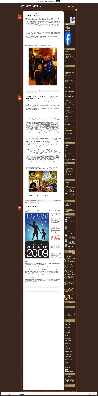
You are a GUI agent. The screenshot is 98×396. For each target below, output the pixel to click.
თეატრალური (72, 266)
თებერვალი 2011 (68, 333)
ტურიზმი (74, 293)
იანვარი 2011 (67, 335)
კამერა (73, 270)
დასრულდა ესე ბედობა (33, 15)
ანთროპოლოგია (68, 258)
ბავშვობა (32, 202)
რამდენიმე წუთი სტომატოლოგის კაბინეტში (68, 204)
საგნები (65, 289)
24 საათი (68, 182)
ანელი (69, 256)
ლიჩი (72, 272)
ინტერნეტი (66, 270)
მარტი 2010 (67, 349)
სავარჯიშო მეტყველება (70, 289)
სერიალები (70, 291)
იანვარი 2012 (67, 324)
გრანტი (73, 261)
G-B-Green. (67, 124)
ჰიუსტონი (67, 121)
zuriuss (66, 139)
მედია (73, 276)
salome (69, 246)
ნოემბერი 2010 (68, 338)
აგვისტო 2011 (67, 327)
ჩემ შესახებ (73, 6)
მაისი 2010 (67, 346)
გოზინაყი (35, 202)
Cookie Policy (22, 394)
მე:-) (39, 90)
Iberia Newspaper (68, 174)
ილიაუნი (66, 268)
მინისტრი (65, 278)
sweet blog (67, 138)
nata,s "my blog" (68, 133)
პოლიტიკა (73, 283)
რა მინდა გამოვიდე (71, 247)
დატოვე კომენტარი (58, 90)
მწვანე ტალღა (68, 54)
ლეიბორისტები (67, 272)
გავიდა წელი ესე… (32, 206)
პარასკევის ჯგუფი (67, 283)
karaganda (67, 128)
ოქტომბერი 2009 (68, 357)
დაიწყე (58, 1)
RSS (76, 10)
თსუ (41, 200)
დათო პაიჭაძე (67, 262)
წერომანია (67, 119)
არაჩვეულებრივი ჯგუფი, (55, 235)
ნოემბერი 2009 (68, 356)
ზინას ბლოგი (67, 87)
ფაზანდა (67, 110)
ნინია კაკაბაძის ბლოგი (69, 172)
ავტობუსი (69, 255)
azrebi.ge (66, 165)
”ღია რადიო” (58, 228)
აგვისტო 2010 (67, 341)
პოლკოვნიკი (67, 100)
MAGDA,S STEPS (68, 130)
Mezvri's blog (67, 131)
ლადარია (70, 271)
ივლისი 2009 (67, 362)
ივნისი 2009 (67, 364)
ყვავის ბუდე (67, 116)
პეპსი (71, 283)
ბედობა (32, 92)
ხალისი (38, 202)
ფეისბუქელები (35, 92)
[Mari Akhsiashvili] (68, 44)
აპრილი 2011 (67, 330)
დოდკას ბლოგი (68, 85)
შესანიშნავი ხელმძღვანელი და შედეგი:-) (54, 249)
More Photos (67, 383)
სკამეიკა (73, 291)
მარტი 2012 (67, 322)
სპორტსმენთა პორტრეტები (68, 292)
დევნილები (70, 264)
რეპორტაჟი (66, 288)
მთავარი (68, 6)
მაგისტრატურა (69, 274)
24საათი (66, 51)
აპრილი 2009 (67, 367)
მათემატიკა (66, 276)
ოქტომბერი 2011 (68, 325)
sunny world (67, 136)
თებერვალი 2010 (68, 351)
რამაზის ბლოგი (68, 102)
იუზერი (70, 270)
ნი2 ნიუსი (67, 93)
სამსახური (66, 291)
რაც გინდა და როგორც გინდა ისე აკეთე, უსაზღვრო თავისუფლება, (56, 238)
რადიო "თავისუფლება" (69, 58)
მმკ (68, 278)
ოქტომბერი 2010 (68, 340)
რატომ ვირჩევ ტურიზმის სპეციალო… (70, 223)
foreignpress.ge (67, 60)
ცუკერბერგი (70, 298)
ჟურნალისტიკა (70, 187)
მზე (72, 277)
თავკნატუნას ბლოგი (69, 171)
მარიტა (70, 276)
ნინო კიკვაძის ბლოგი (69, 96)
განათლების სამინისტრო (70, 147)
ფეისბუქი (67, 296)
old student (67, 135)
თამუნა (68, 266)
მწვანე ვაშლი (71, 278)
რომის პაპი (71, 288)
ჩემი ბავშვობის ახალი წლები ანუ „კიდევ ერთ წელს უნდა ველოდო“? (41, 97)
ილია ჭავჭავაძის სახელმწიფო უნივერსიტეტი (68, 153)
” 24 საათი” (32, 266)
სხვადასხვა (42, 90)
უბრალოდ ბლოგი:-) (31, 5)
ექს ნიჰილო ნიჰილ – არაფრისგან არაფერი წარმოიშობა (69, 210)
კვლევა (65, 271)
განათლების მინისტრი (67, 261)
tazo (68, 241)
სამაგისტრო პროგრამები (68, 290)
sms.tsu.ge (65, 255)
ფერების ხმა (67, 112)
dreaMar (66, 122)
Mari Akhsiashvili (67, 30)
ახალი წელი (29, 92)
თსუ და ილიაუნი (68, 267)
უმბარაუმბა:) (67, 107)
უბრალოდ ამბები (46, 90)
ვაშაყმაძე (65, 266)
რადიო (68, 285)
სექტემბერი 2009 (68, 359)
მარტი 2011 (67, 332)
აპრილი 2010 (67, 348)
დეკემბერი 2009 (68, 354)
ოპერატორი (72, 282)
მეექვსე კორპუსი (67, 277)
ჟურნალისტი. (67, 284)
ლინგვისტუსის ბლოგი (69, 91)
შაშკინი (65, 298)
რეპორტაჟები (69, 188)
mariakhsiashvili (30, 90)
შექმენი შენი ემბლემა (68, 45)
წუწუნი (66, 299)
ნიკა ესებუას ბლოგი (69, 94)
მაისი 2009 (67, 365)
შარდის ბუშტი (70, 297)
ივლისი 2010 (67, 343)
